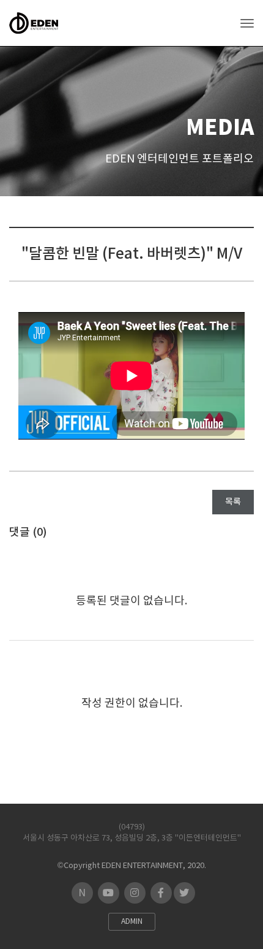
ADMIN (132, 922)
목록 (233, 502)
